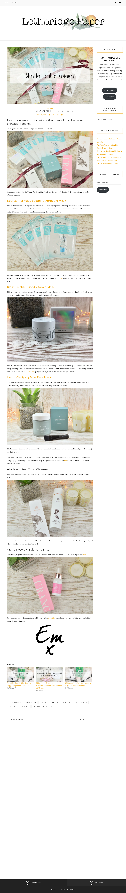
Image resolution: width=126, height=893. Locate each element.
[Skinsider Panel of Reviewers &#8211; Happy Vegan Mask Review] (20, 674)
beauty (43, 703)
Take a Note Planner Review (107, 163)
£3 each (59, 278)
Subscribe (103, 190)
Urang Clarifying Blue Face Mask (29, 377)
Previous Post (17, 719)
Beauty (50, 108)
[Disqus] (50, 763)
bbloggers (31, 703)
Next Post (85, 719)
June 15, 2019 (41, 115)
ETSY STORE (109, 90)
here (84, 555)
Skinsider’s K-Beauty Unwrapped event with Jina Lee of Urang (49, 685)
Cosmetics (54, 703)
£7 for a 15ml (30, 372)
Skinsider (51, 618)
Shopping (13, 706)
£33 (65, 461)
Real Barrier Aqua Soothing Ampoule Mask (36, 200)
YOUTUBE (109, 97)
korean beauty (70, 703)
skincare (25, 706)
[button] (50, 159)
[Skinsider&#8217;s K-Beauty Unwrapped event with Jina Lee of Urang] (49, 674)
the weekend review (42, 706)
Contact (15, 3)
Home (7, 3)
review (84, 703)
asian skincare (16, 703)
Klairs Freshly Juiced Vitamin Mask (31, 287)
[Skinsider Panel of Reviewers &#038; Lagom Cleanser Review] (78, 674)
